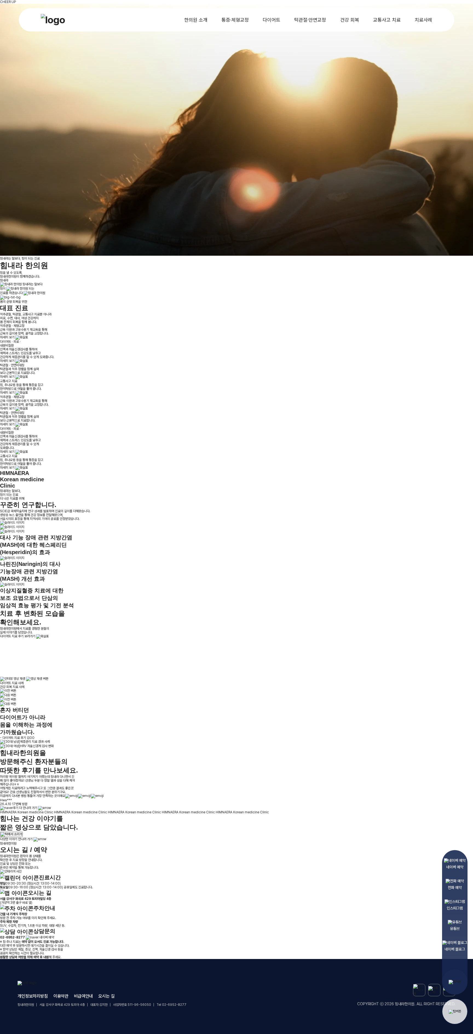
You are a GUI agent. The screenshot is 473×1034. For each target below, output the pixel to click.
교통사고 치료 (387, 20)
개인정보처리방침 (33, 996)
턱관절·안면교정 (310, 20)
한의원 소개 (195, 20)
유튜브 (455, 926)
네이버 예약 (46, 937)
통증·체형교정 (235, 20)
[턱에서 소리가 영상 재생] (11, 834)
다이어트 (271, 20)
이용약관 (60, 996)
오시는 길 (106, 996)
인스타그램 (455, 906)
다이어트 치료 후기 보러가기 (18, 636)
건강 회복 (349, 20)
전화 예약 (455, 885)
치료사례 (423, 20)
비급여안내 (83, 996)
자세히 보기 (7, 337)
